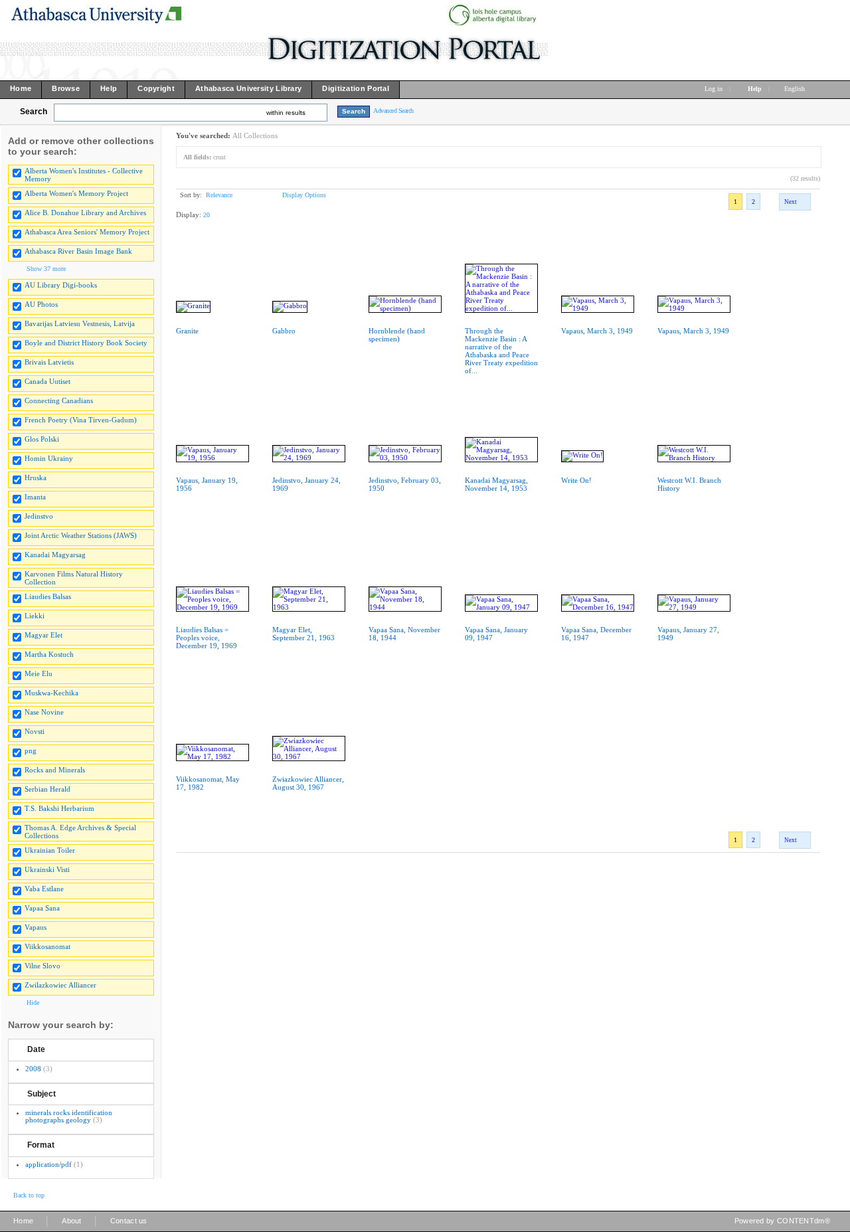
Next (790, 202)
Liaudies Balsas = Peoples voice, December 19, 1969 (206, 638)
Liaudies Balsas (48, 596)
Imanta (35, 497)
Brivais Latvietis (49, 362)
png (31, 750)
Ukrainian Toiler (50, 850)
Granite (187, 331)
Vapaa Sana (42, 908)
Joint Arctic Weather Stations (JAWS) (81, 535)
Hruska (35, 478)
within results (285, 112)
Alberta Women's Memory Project (76, 193)
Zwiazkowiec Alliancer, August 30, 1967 (308, 783)
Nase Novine (44, 712)
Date (36, 1049)
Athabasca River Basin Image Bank (78, 251)
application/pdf (48, 1164)
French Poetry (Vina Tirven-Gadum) (81, 420)
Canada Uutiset (47, 381)
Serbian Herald (47, 789)
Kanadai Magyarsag (55, 555)
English (795, 88)
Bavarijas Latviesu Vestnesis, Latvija (80, 323)
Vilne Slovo (42, 966)
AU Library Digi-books (61, 285)
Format (40, 1145)
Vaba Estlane (44, 889)
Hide (33, 1002)
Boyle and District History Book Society (86, 343)
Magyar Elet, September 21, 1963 (303, 634)
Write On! (576, 480)
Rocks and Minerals (55, 770)
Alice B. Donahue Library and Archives (85, 213)
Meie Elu (38, 673)
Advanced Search (393, 110)
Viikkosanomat (47, 946)
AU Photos (41, 304)
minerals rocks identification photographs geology (68, 1116)
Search (33, 111)
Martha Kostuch (49, 654)
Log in (713, 88)
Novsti (34, 731)
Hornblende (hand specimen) (397, 335)
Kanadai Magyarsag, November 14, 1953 (496, 484)
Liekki (34, 616)
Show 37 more (46, 268)
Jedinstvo (39, 516)
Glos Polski (42, 439)
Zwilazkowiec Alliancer (60, 985)
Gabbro (284, 331)
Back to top (28, 1195)
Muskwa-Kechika (51, 693)
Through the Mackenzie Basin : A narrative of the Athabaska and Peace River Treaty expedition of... (501, 351)
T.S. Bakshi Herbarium (59, 808)
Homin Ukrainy (49, 458)
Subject (41, 1094)
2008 (33, 1069)
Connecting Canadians (59, 400)
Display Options (304, 195)
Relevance (219, 195)
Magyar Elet (43, 635)
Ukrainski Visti (47, 869)
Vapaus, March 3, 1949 (597, 331)
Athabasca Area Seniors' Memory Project (87, 232)
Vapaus (35, 927)
